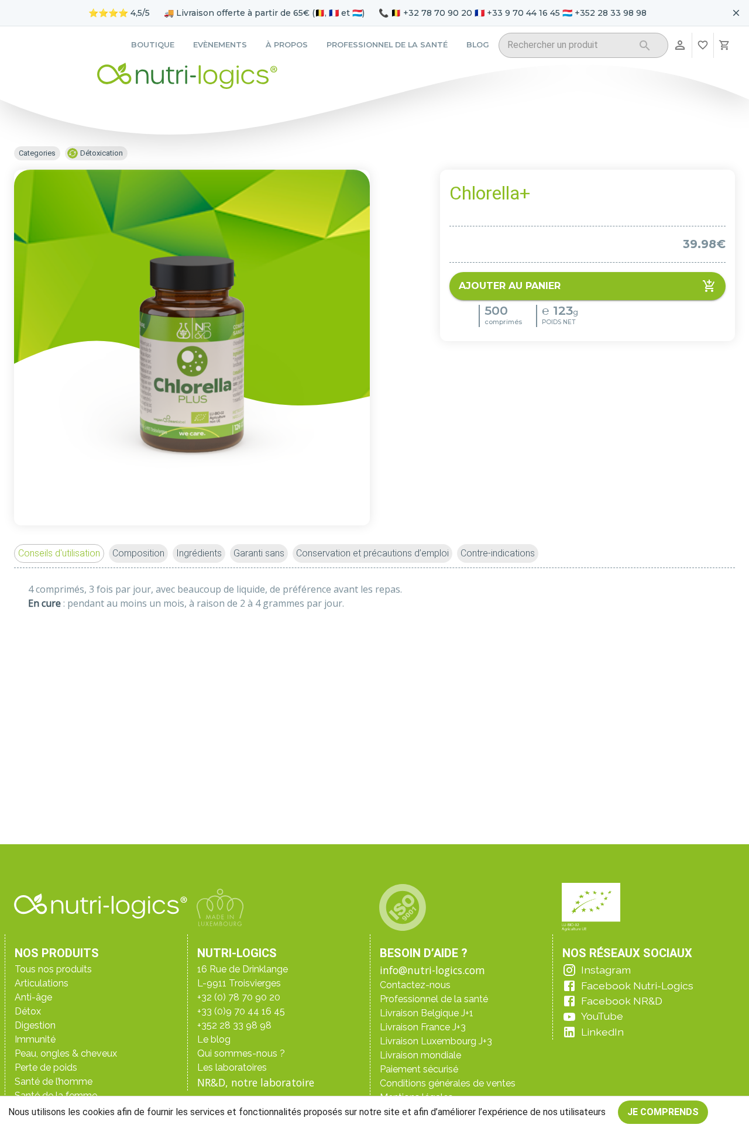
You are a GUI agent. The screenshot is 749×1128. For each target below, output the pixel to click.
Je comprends (663, 1111)
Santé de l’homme (53, 1081)
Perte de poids (46, 1067)
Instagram (606, 970)
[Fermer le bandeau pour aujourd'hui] (736, 13)
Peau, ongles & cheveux (66, 1053)
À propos (287, 44)
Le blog (214, 1039)
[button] (59, 553)
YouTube (602, 1016)
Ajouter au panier (510, 285)
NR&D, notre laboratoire (255, 1082)
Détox (28, 1011)
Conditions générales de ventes (448, 1083)
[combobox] (568, 47)
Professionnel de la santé (387, 44)
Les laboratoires (232, 1067)
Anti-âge (33, 997)
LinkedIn (602, 1032)
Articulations (41, 983)
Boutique (152, 44)
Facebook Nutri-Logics (637, 985)
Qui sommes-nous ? (241, 1053)
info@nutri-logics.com (432, 970)
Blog (477, 44)
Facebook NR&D (621, 1001)
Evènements (220, 44)
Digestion (35, 1025)
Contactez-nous (415, 985)
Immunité (35, 1039)
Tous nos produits (53, 969)
